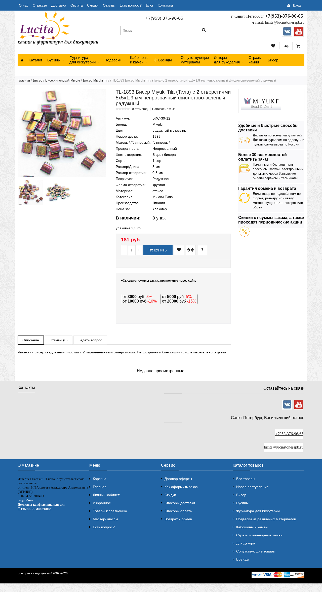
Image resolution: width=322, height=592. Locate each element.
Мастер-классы (105, 519)
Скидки (93, 5)
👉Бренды (162, 60)
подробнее (25, 500)
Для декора (245, 543)
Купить (160, 250)
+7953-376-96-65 (289, 434)
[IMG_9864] (57, 192)
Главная (24, 80)
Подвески (112, 60)
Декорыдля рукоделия (227, 59)
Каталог (35, 60)
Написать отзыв (163, 108)
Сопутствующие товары (255, 551)
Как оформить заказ (181, 487)
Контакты (165, 5)
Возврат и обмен (178, 519)
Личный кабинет (106, 495)
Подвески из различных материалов (266, 519)
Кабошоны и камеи (252, 527)
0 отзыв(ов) (140, 108)
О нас (23, 5)
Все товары (245, 479)
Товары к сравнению (110, 511)
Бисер (273, 60)
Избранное (102, 503)
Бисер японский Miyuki (62, 80)
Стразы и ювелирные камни (259, 535)
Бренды (242, 559)
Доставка (58, 5)
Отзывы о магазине (34, 509)
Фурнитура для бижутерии (82, 59)
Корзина (99, 479)
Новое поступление (252, 487)
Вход (297, 5)
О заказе (40, 5)
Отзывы (109, 5)
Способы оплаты (178, 511)
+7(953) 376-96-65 (164, 18)
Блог (149, 5)
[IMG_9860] (30, 192)
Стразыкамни (255, 59)
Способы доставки (180, 503)
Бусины (54, 60)
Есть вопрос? (131, 5)
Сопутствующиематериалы (195, 59)
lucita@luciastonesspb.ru (284, 22)
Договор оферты (178, 479)
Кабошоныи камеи (139, 59)
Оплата (76, 5)
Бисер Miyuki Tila (96, 80)
